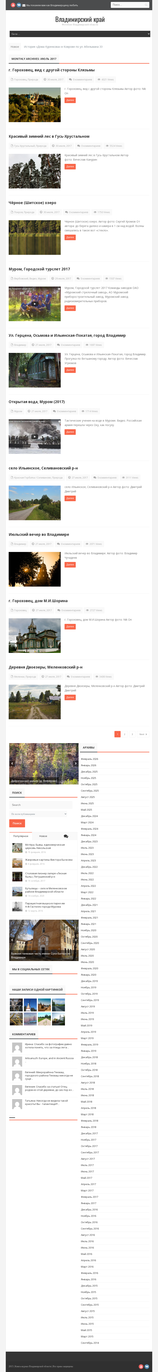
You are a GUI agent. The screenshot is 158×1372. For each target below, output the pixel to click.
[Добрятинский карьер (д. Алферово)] (44, 763)
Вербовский (21, 278)
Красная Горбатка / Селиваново (32, 477)
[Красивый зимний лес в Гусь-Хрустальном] (35, 171)
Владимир (20, 345)
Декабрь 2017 (89, 1133)
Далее (70, 100)
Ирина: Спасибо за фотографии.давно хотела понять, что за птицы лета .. (48, 1045)
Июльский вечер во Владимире (39, 534)
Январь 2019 (88, 1051)
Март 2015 (87, 1336)
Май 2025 (86, 809)
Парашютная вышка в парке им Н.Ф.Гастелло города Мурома (45, 905)
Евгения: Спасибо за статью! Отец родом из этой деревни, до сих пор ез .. (49, 1088)
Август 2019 (88, 1006)
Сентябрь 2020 (90, 943)
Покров (18, 212)
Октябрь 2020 (89, 936)
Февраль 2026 (89, 759)
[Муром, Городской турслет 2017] (35, 304)
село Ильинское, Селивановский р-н (43, 468)
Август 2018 (88, 1082)
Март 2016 (87, 1266)
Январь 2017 (88, 1203)
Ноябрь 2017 (88, 1139)
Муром (42, 278)
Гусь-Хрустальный (24, 146)
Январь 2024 (88, 835)
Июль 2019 (87, 1012)
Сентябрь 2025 (90, 790)
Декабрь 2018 (89, 1057)
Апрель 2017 (88, 1184)
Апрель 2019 (88, 1032)
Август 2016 (88, 1235)
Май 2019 (86, 1025)
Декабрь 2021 (89, 905)
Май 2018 (86, 1101)
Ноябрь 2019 (88, 987)
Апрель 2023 (88, 860)
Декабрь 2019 (89, 981)
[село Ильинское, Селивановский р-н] (35, 503)
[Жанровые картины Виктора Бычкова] (17, 863)
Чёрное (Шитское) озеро (32, 202)
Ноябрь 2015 (88, 1292)
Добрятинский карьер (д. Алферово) (34, 780)
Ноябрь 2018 (88, 1063)
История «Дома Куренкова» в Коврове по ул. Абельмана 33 (63, 46)
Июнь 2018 (87, 1095)
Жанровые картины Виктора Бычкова (48, 859)
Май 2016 (86, 1254)
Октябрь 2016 (89, 1222)
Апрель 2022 (88, 886)
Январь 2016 (88, 1279)
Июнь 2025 (87, 803)
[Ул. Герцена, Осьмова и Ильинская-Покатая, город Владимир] (35, 370)
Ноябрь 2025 (88, 778)
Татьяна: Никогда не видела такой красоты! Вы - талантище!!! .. (46, 1102)
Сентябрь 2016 (90, 1228)
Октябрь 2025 (89, 784)
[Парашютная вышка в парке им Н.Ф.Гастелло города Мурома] (17, 906)
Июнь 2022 (87, 879)
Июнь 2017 (87, 1171)
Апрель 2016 (88, 1260)
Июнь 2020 (87, 962)
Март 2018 (87, 1114)
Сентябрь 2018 (90, 1076)
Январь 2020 (88, 974)
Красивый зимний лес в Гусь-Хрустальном (49, 136)
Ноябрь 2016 (88, 1216)
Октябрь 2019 (89, 993)
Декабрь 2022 (89, 867)
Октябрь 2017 (89, 1146)
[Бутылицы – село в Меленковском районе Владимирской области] (17, 891)
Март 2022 (87, 892)
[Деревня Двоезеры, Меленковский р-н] (35, 702)
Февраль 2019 (89, 1044)
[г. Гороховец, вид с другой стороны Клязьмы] (35, 105)
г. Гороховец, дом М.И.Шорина (38, 600)
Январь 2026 (88, 765)
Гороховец (20, 79)
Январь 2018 (88, 1127)
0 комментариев (82, 79)
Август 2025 (88, 797)
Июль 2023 (87, 847)
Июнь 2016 (87, 1247)
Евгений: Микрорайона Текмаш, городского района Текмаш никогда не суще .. (49, 1075)
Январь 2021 (88, 924)
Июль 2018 (87, 1089)
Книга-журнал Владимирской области (33, 1366)
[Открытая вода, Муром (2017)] (35, 436)
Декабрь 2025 (89, 771)
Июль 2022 (87, 873)
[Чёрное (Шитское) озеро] (35, 237)
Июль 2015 (87, 1317)
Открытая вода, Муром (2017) (37, 401)
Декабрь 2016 (89, 1209)
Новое (43, 836)
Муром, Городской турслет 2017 (39, 269)
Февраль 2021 (89, 917)
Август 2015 (88, 1311)
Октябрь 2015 (89, 1298)
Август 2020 (88, 949)
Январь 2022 (88, 898)
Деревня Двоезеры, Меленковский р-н (45, 667)
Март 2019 (87, 1038)
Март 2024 (87, 822)
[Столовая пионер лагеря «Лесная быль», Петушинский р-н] (17, 876)
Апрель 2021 (88, 911)
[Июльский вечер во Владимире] (35, 569)
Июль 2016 (87, 1241)
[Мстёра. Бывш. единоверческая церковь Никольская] (17, 848)
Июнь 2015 (87, 1323)
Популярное (20, 836)
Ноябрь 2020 (88, 930)
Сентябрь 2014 (90, 1342)
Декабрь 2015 (89, 1285)
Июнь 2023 (87, 854)
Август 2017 (88, 1158)
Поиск (17, 823)
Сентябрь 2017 (90, 1152)
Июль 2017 (87, 1165)
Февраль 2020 (89, 968)
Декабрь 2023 (89, 841)
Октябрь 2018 (89, 1070)
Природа (33, 79)
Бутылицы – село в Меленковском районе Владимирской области (46, 890)
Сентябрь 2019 (90, 1000)
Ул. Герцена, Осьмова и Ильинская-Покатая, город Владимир (67, 335)
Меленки (19, 676)
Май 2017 (86, 1177)
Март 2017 (87, 1190)
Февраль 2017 (89, 1197)
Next (142, 734)
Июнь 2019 (87, 1019)
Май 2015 (86, 1330)
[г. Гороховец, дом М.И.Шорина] (35, 635)
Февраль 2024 (89, 828)
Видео (33, 278)
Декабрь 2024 (89, 816)
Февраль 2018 (89, 1120)
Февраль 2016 (89, 1273)
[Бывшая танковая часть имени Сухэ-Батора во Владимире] (44, 940)
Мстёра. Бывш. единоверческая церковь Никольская (45, 846)
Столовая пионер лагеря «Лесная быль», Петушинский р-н (45, 875)
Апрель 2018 (88, 1108)
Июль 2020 (87, 955)
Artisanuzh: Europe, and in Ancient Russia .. (49, 1059)
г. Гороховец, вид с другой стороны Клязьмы (52, 70)
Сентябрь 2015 (90, 1304)
